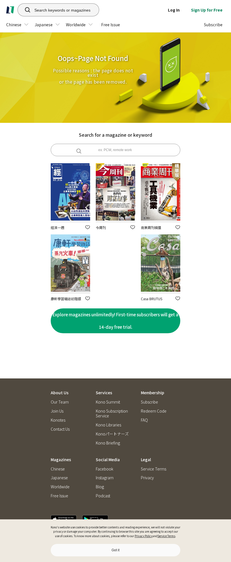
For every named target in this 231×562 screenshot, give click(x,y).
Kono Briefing (108, 443)
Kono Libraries (108, 424)
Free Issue (59, 495)
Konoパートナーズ (112, 434)
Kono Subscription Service (112, 413)
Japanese (59, 477)
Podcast (103, 495)
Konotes (58, 420)
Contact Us (60, 429)
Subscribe (149, 402)
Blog (100, 486)
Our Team (60, 402)
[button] (87, 227)
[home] (10, 9)
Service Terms (166, 536)
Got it (115, 550)
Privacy (147, 477)
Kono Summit (108, 402)
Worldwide (60, 486)
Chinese (58, 469)
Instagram (105, 477)
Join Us (57, 411)
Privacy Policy (143, 536)
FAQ (144, 420)
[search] (24, 9)
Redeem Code (153, 411)
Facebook (104, 469)
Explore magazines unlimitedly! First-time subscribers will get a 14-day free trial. (115, 321)
